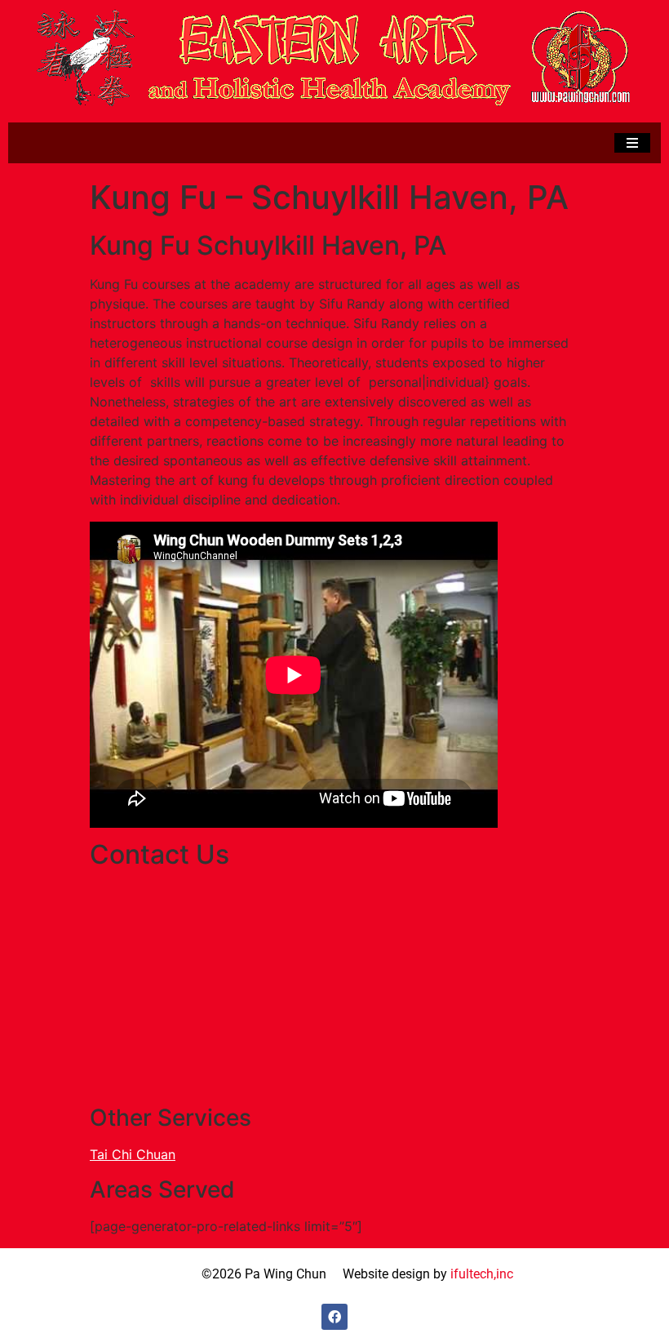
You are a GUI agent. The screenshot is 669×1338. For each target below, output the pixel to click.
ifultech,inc (481, 1274)
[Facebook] (334, 1317)
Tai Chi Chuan (132, 1154)
